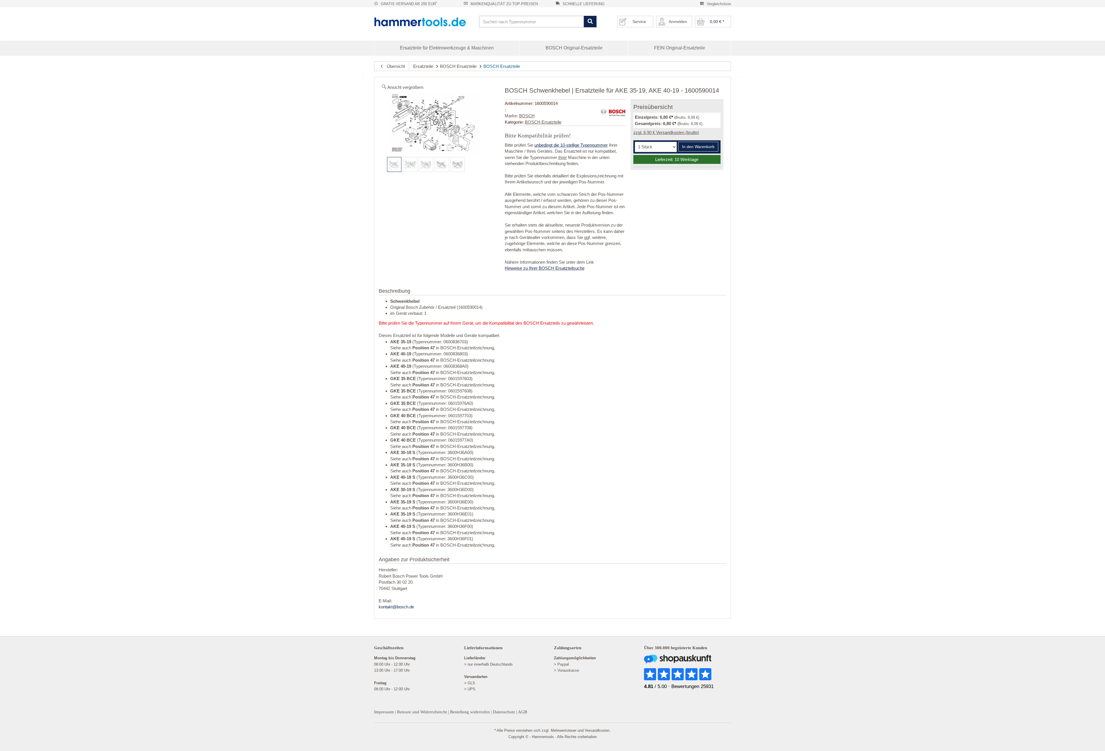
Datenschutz (504, 712)
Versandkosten (597, 730)
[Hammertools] (424, 22)
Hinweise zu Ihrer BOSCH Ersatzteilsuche (544, 268)
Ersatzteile (423, 66)
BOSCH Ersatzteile (458, 66)
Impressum (384, 712)
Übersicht (394, 66)
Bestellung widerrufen (470, 712)
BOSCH (527, 115)
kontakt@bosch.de (396, 606)
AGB (522, 712)
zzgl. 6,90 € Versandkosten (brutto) (666, 132)
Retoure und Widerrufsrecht (422, 712)
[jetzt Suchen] (590, 22)
